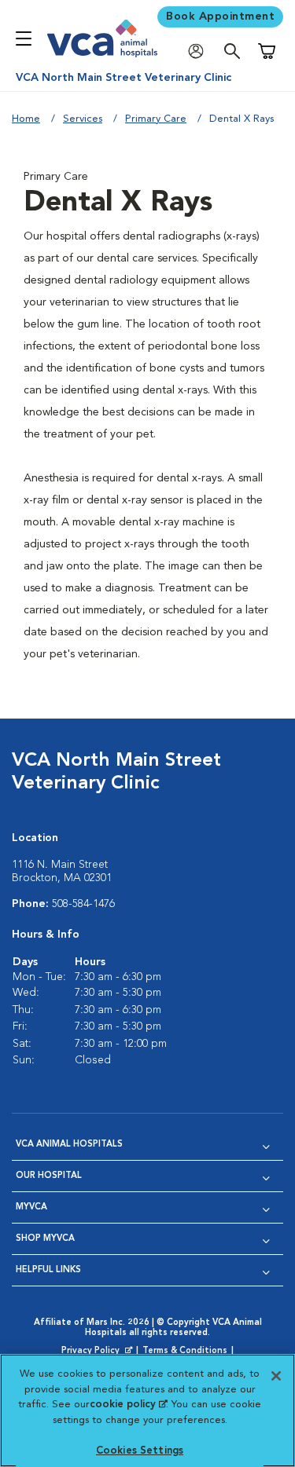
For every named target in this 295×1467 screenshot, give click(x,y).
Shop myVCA (45, 1239)
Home (26, 119)
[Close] (276, 1376)
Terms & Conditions (184, 1351)
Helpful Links (48, 1270)
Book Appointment (220, 16)
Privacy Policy (98, 1351)
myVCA (31, 1207)
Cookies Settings (139, 1451)
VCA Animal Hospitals (69, 1144)
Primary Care (155, 119)
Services (82, 119)
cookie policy (128, 1404)
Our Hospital (49, 1176)
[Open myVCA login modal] (200, 51)
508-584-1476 (83, 903)
